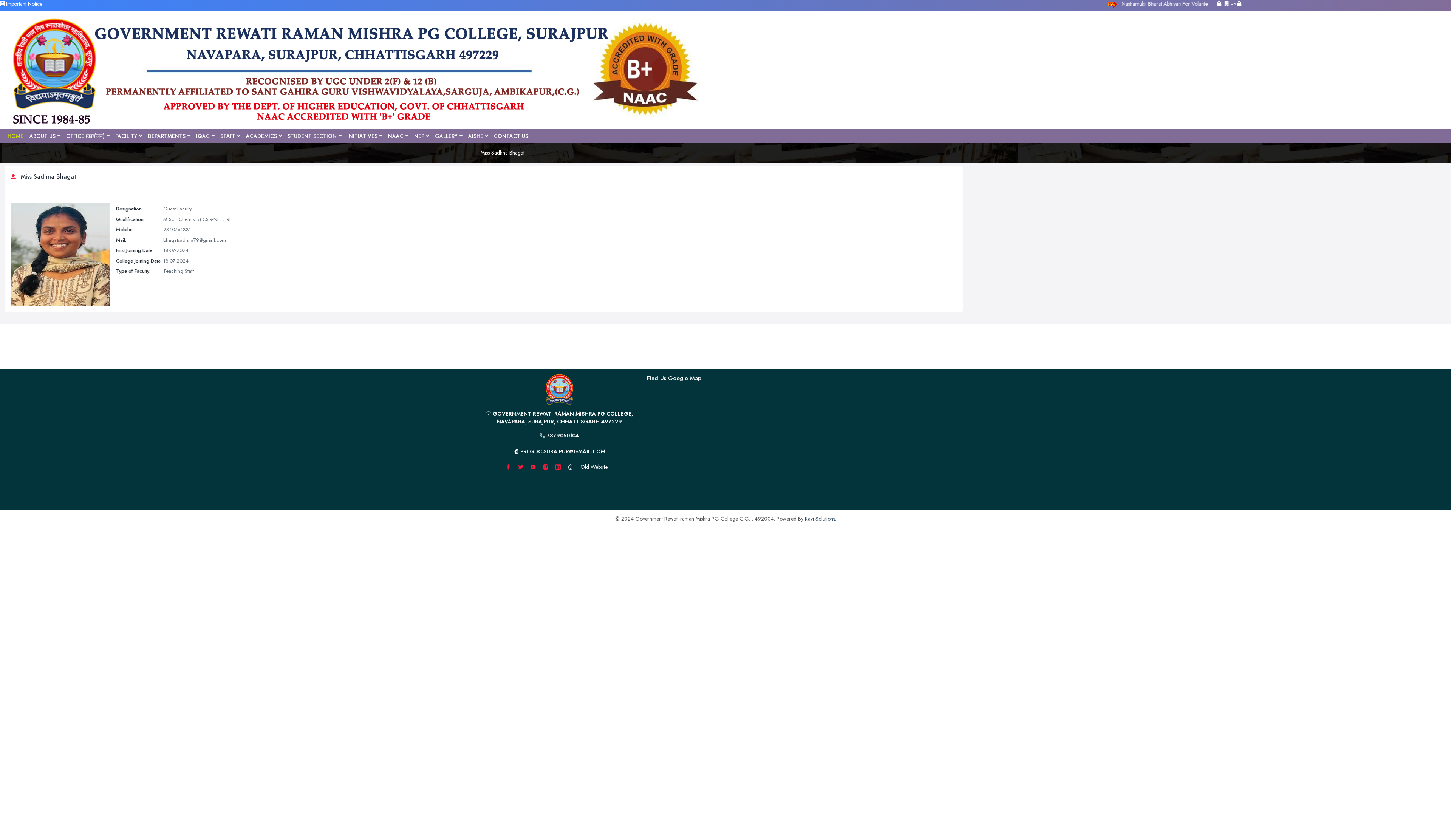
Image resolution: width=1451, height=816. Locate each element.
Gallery (446, 136)
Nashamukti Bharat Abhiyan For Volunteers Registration (1182, 4)
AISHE (475, 136)
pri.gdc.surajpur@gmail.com (562, 451)
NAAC (396, 136)
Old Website (594, 467)
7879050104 (562, 435)
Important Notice (23, 4)
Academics (261, 136)
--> (1233, 4)
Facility (126, 136)
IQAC (203, 136)
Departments (167, 136)
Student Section (312, 136)
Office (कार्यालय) (85, 136)
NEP (419, 136)
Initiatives (362, 136)
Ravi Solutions (820, 518)
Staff (227, 136)
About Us (42, 136)
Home (15, 136)
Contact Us (511, 136)
